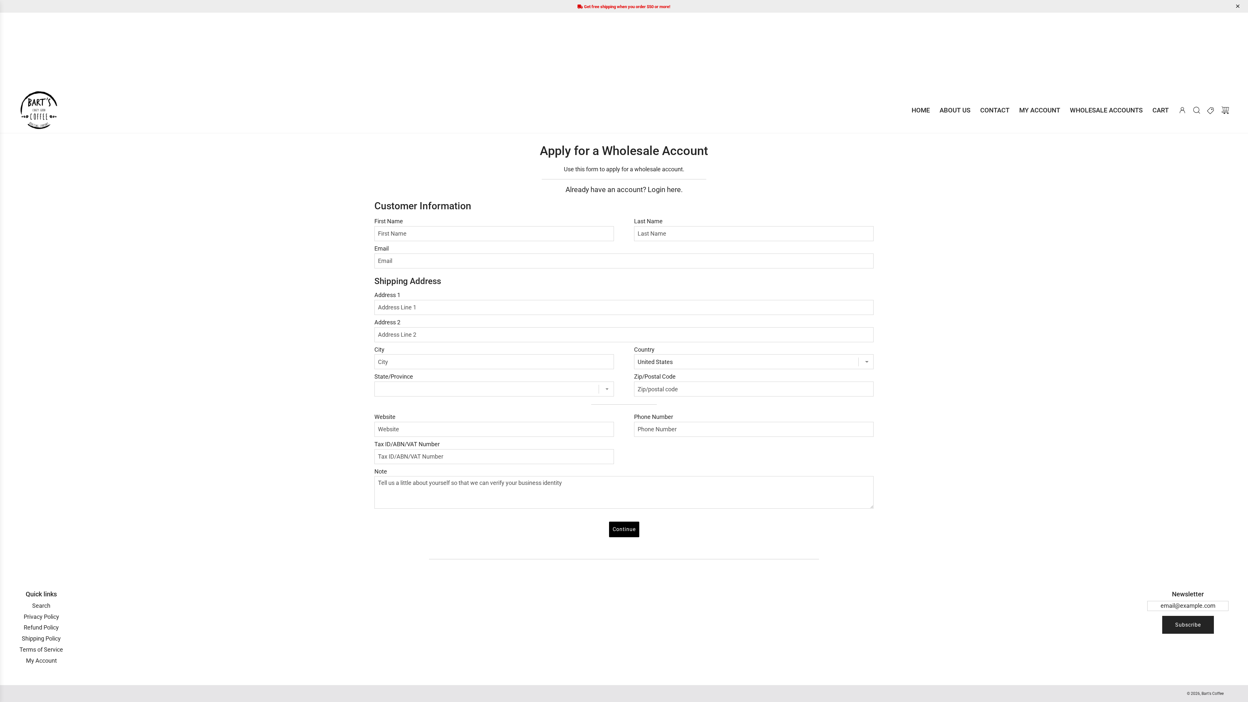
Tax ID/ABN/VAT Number (407, 444)
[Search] (1197, 110)
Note (380, 471)
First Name (388, 221)
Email (381, 248)
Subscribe (1188, 625)
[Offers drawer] (1211, 110)
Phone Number (653, 416)
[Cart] (1225, 110)
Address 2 (387, 322)
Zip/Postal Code (655, 376)
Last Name (648, 221)
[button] (1238, 6)
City (379, 349)
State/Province (393, 376)
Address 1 (387, 295)
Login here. (665, 190)
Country (644, 349)
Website (385, 416)
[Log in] (1182, 110)
